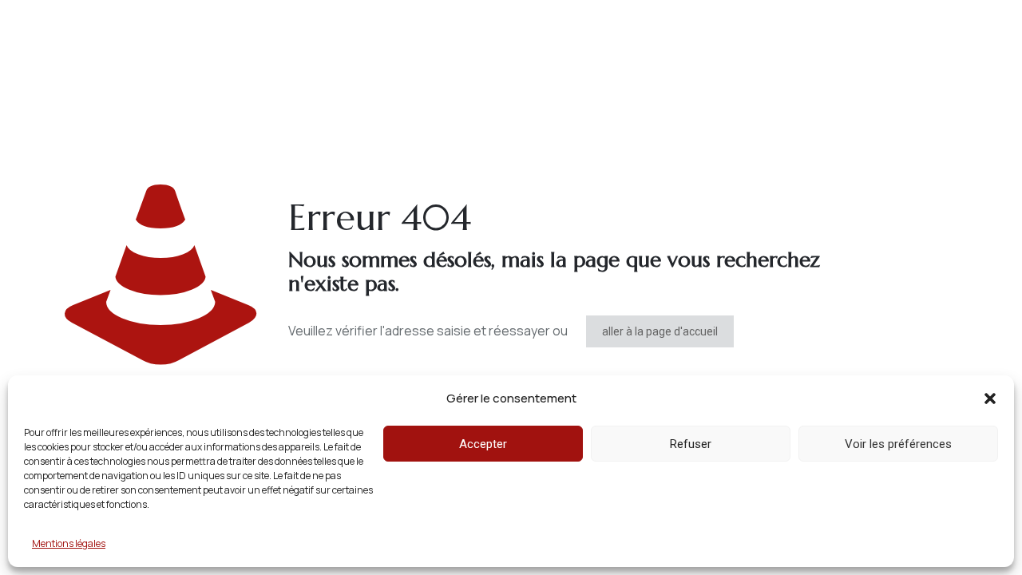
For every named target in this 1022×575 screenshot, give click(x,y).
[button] (990, 398)
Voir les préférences (898, 444)
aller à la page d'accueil (660, 331)
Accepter (483, 444)
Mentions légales (68, 543)
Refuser (690, 444)
